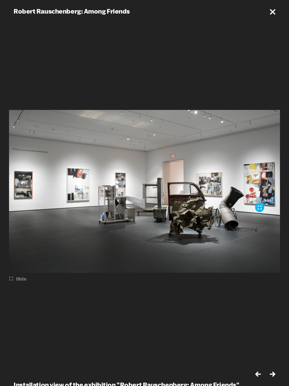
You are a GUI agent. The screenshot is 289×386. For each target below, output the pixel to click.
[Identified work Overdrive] (259, 207)
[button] (273, 12)
